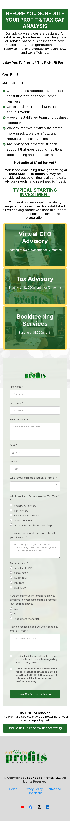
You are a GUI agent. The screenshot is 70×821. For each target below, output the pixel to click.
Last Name (16, 403)
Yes (16, 609)
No (15, 614)
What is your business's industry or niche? (33, 477)
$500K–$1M (20, 578)
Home (13, 789)
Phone (14, 461)
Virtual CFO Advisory (25, 505)
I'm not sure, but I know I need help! (33, 525)
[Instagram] (39, 807)
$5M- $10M (20, 587)
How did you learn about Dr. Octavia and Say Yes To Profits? (34, 628)
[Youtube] (22, 807)
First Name (16, 386)
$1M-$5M (19, 583)
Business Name (19, 419)
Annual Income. (19, 563)
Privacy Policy (33, 789)
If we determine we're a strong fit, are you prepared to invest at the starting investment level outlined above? (33, 599)
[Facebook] (31, 807)
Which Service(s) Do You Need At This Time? (34, 498)
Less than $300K (23, 568)
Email (13, 445)
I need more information (27, 619)
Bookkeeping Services (26, 515)
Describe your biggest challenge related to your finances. (33, 535)
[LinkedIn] (47, 807)
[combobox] (35, 486)
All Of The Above (23, 520)
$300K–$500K (21, 573)
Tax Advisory (21, 510)
